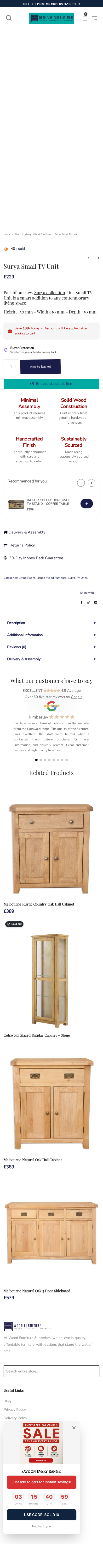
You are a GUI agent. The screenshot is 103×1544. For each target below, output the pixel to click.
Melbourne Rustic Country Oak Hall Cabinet (39, 904)
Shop (17, 234)
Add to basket (40, 366)
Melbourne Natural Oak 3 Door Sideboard (37, 1290)
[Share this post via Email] (95, 602)
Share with (87, 593)
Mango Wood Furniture (38, 234)
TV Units (82, 578)
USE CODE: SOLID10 (41, 1514)
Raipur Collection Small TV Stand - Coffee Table (49, 502)
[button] (36, 760)
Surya (71, 578)
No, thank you (41, 1526)
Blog (7, 1401)
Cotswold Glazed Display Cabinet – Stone (37, 1035)
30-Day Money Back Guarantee (35, 558)
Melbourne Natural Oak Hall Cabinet (33, 1159)
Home (7, 234)
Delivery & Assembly (27, 532)
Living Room (27, 578)
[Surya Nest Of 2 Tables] (89, 257)
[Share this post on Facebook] (81, 602)
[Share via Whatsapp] (88, 602)
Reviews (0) (16, 647)
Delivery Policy (15, 1418)
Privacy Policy (15, 1409)
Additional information (25, 634)
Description (16, 622)
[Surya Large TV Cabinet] (97, 257)
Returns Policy (22, 545)
